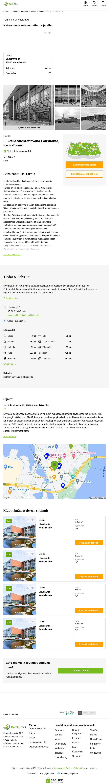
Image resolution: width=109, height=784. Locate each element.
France (75, 742)
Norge (57, 739)
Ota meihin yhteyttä (38, 747)
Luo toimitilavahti (37, 728)
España (76, 738)
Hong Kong (96, 739)
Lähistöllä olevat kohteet (84, 174)
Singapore (95, 744)
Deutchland (60, 744)
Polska (93, 734)
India (92, 748)
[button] (44, 33)
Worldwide (95, 753)
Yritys (32, 733)
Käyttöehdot (78, 768)
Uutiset (32, 737)
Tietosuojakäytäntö (61, 768)
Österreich (77, 751)
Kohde (15, 11)
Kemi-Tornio (44, 11)
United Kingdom (76, 732)
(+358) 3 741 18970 (12, 747)
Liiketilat (24, 11)
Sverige (58, 734)
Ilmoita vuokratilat (38, 742)
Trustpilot (7, 700)
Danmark (59, 730)
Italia (74, 747)
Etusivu (6, 11)
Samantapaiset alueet (84, 165)
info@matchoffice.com (13, 743)
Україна (94, 730)
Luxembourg (60, 757)
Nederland (59, 748)
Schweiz (76, 756)
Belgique (59, 753)
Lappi (33, 11)
